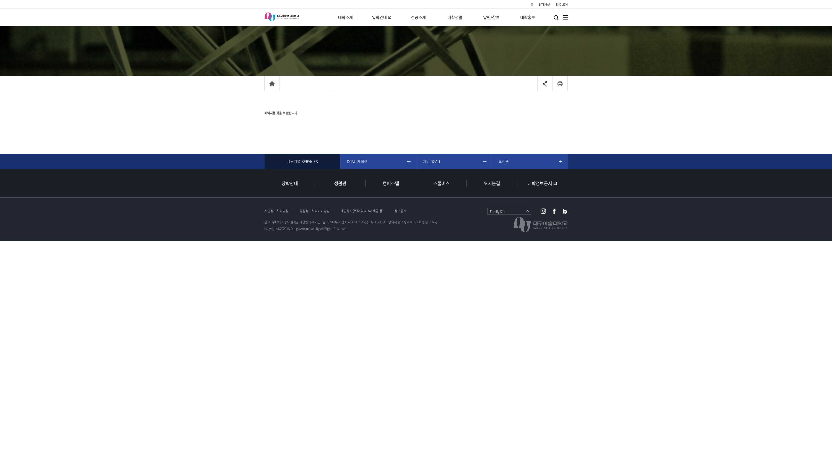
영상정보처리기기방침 (314, 210)
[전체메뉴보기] (565, 17)
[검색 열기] (556, 17)
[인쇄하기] (559, 83)
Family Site (497, 211)
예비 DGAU (431, 161)
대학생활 (454, 17)
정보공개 (400, 210)
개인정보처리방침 (276, 210)
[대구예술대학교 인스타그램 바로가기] (543, 211)
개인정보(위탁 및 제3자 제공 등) (362, 210)
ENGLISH (562, 4)
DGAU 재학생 (357, 161)
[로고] (281, 16)
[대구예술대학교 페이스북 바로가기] (554, 211)
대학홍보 (527, 17)
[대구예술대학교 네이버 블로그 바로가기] (565, 211)
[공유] (545, 83)
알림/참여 (491, 17)
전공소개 (418, 17)
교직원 (504, 161)
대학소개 (345, 17)
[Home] (272, 83)
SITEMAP (545, 4)
